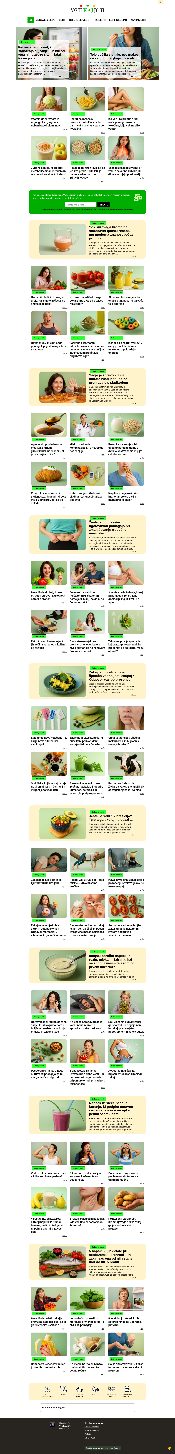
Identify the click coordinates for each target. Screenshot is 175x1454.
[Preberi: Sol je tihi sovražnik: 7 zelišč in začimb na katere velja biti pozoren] (126, 1355)
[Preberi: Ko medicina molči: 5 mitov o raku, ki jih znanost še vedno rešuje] (87, 1355)
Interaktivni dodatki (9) (127, 1395)
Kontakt (88, 1442)
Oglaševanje (90, 1438)
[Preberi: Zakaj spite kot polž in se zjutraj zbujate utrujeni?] (49, 871)
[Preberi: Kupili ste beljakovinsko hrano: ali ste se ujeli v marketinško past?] (126, 485)
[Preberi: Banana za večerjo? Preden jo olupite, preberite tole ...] (49, 1355)
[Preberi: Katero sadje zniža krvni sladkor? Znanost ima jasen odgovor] (87, 485)
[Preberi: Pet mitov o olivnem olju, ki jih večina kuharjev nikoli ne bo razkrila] (49, 633)
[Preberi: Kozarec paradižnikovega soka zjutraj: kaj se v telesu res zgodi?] (87, 289)
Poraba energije (79, 1395)
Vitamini (95, 1394)
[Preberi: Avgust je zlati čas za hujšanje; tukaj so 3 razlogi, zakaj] (126, 1062)
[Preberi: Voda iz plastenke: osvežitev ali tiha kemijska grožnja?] (49, 1165)
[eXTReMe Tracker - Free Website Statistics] (52, 1426)
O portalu (94, 1423)
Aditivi (63, 1394)
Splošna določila (92, 1427)
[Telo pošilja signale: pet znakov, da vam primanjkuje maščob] (123, 28)
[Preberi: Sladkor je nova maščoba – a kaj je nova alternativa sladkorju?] (49, 729)
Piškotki (88, 1434)
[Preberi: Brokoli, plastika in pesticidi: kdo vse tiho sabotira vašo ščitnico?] (87, 1210)
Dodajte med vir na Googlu (103, 1448)
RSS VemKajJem (47, 1395)
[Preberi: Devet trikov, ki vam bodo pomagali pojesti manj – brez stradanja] (49, 334)
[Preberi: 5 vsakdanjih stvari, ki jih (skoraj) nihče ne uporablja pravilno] (126, 1310)
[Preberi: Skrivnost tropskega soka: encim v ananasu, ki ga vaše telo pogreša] (126, 289)
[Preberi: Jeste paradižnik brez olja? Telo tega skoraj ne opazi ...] (63, 823)
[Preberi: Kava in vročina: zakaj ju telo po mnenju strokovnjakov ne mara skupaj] (126, 871)
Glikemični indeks (111, 1395)
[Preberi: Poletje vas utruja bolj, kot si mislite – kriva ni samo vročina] (87, 871)
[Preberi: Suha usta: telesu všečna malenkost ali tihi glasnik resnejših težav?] (126, 729)
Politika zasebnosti (92, 1430)
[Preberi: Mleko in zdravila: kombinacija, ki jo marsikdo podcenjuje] (87, 436)
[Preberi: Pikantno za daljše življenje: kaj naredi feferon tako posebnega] (87, 1165)
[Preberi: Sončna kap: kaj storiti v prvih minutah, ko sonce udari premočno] (126, 1165)
